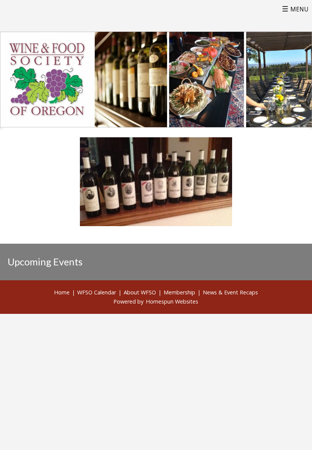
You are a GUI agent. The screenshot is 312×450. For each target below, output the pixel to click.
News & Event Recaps (230, 292)
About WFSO (140, 292)
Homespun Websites (172, 301)
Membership (179, 292)
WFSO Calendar (96, 292)
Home (62, 292)
